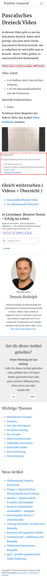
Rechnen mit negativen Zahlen (25, 532)
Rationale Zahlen (17, 447)
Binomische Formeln (19, 416)
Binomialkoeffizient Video (22, 199)
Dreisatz (12, 421)
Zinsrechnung (15, 455)
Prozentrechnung (17, 430)
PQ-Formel (13, 434)
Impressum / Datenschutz (28, 573)
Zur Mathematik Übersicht (23, 204)
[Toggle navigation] (41, 3)
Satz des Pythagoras (19, 425)
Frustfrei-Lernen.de (16, 3)
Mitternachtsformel (19, 438)
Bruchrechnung (16, 451)
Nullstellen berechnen (20, 443)
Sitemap (5, 575)
